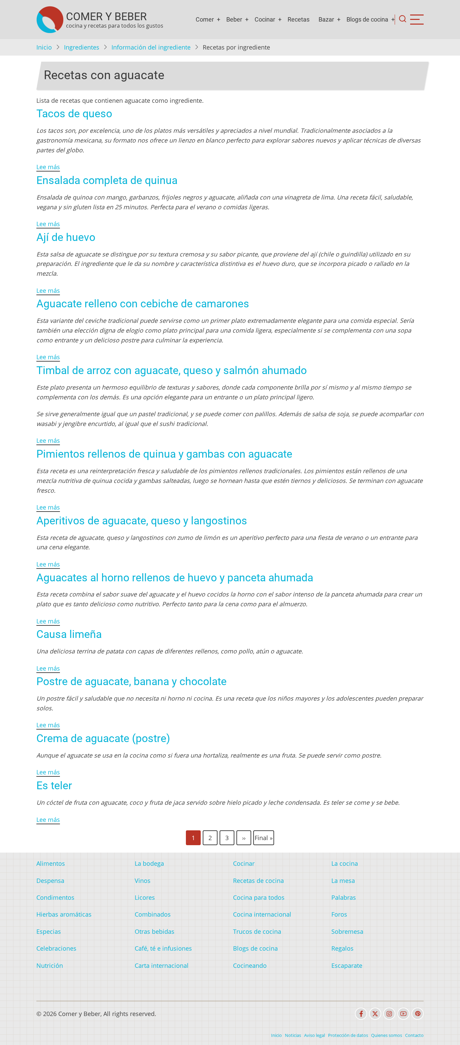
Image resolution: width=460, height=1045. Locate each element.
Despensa (50, 881)
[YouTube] (403, 1014)
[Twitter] (375, 1014)
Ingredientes (81, 47)
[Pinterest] (418, 1014)
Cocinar (265, 19)
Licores (145, 897)
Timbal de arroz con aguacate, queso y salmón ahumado (171, 370)
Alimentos (50, 863)
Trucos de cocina (257, 931)
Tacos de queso (74, 113)
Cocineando (250, 965)
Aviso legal (314, 1035)
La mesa (343, 881)
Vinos (143, 881)
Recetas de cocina (258, 881)
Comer (205, 19)
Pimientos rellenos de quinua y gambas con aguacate (164, 454)
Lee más (48, 167)
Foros (339, 914)
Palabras (343, 897)
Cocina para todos (259, 897)
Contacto (414, 1035)
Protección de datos (348, 1035)
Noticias (293, 1035)
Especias (48, 931)
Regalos (342, 948)
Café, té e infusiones (163, 948)
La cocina (344, 863)
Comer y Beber (106, 16)
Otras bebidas (154, 931)
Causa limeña (69, 634)
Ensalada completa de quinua (106, 180)
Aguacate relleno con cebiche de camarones (142, 303)
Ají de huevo (65, 237)
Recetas (298, 19)
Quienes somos (386, 1035)
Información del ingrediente (151, 47)
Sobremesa (347, 931)
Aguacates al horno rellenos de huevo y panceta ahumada (174, 577)
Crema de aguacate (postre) (103, 738)
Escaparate (346, 965)
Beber (234, 19)
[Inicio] (49, 19)
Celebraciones (56, 948)
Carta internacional (162, 965)
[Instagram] (389, 1014)
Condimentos (55, 897)
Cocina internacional (262, 914)
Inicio (44, 47)
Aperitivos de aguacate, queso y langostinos (141, 520)
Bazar (326, 19)
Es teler (54, 785)
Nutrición (49, 965)
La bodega (149, 863)
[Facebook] (361, 1014)
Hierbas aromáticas (64, 914)
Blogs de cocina (367, 19)
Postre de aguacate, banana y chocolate (131, 681)
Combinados (153, 914)
